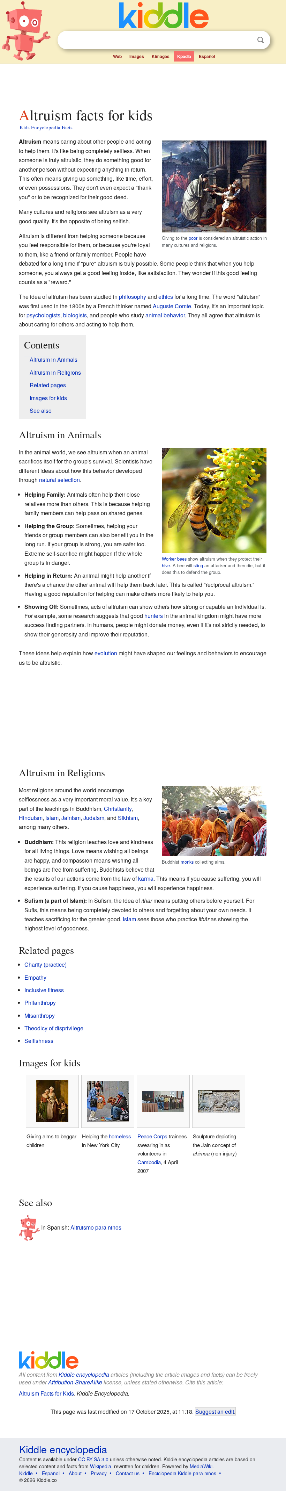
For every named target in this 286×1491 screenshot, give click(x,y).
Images (136, 56)
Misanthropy (39, 1015)
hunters (153, 616)
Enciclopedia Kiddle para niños (182, 1473)
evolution (106, 653)
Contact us (128, 1473)
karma (145, 878)
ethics (165, 297)
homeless (120, 1136)
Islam (52, 818)
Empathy (35, 977)
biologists (75, 315)
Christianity (117, 809)
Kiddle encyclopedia (84, 1374)
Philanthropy (40, 1003)
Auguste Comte (172, 306)
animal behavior (165, 315)
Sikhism (128, 818)
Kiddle (26, 1473)
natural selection (59, 480)
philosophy (132, 297)
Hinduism (31, 818)
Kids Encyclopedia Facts (46, 127)
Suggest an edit (214, 1411)
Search (260, 40)
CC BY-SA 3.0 (93, 1459)
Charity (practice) (45, 964)
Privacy (99, 1473)
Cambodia (149, 1162)
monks (187, 861)
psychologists (43, 315)
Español (207, 56)
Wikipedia (100, 1466)
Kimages (161, 56)
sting (198, 565)
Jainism (71, 818)
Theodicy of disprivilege (53, 1028)
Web (117, 56)
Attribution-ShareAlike (75, 1382)
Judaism (93, 818)
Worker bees (174, 558)
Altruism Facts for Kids (46, 1393)
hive (166, 565)
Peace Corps (152, 1136)
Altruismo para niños (95, 1227)
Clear (246, 40)
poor (193, 238)
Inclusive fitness (44, 990)
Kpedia (184, 56)
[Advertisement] (143, 83)
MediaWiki (201, 1466)
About (75, 1473)
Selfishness (38, 1041)
